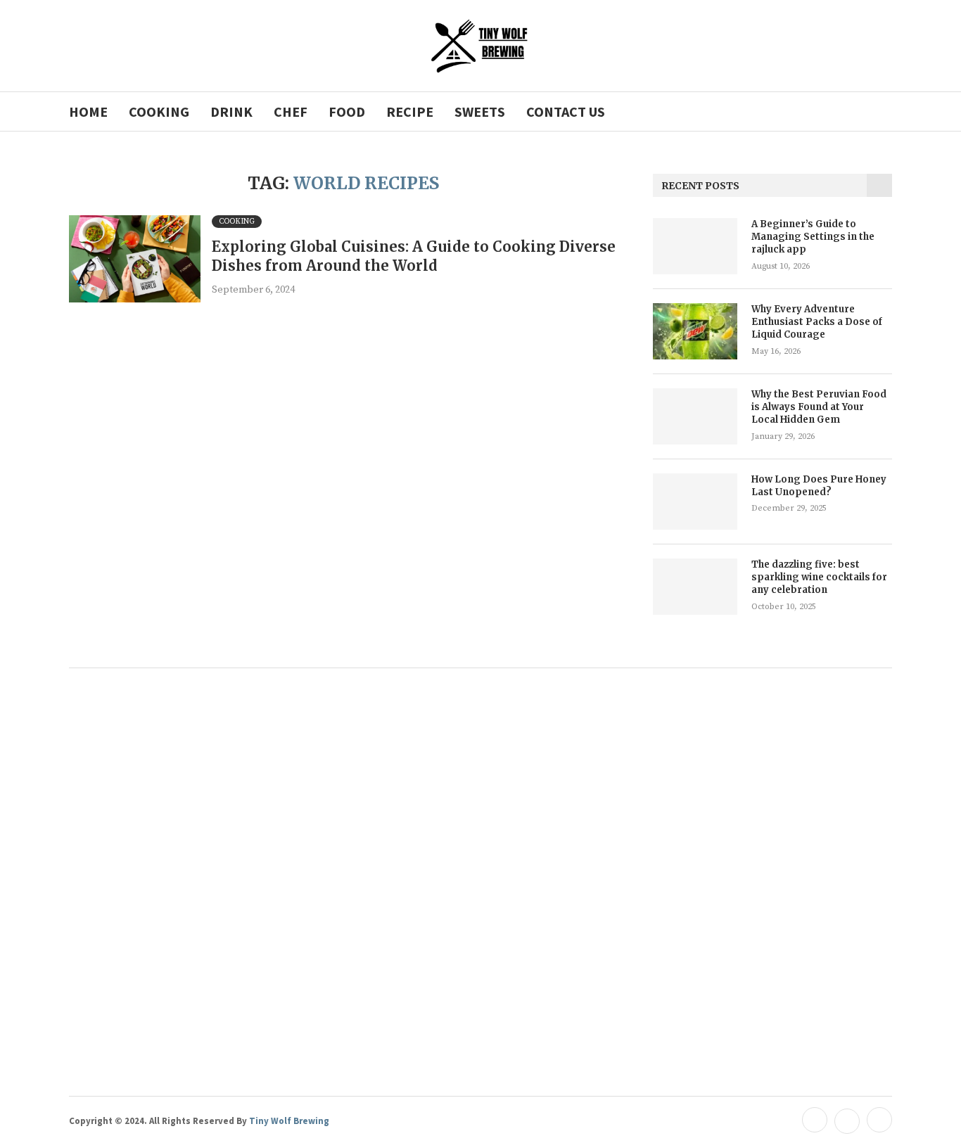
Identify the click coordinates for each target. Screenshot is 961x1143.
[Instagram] (877, 1120)
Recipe (409, 111)
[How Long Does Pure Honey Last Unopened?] (695, 501)
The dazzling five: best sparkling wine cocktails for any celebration (819, 577)
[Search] (885, 111)
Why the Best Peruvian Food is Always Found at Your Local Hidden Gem (818, 407)
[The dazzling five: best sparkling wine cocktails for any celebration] (695, 586)
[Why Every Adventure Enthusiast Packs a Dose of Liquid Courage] (695, 331)
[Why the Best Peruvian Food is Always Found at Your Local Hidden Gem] (695, 416)
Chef (290, 111)
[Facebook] (814, 1120)
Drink (231, 111)
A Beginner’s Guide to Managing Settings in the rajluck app (812, 236)
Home (88, 111)
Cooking (159, 111)
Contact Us (565, 111)
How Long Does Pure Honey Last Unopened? (818, 485)
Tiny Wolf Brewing (288, 1121)
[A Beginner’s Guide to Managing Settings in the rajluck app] (695, 246)
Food (347, 111)
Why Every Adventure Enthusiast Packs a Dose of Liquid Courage (816, 321)
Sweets (479, 111)
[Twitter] (847, 1120)
